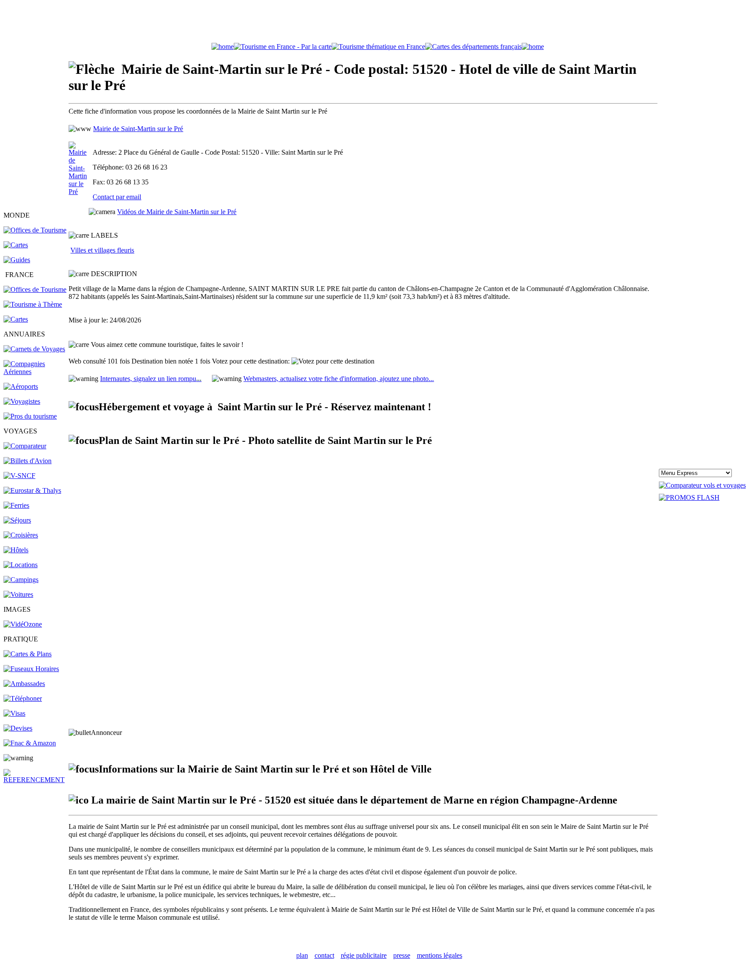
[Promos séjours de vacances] (17, 520)
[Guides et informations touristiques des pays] (16, 259)
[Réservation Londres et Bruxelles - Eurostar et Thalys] (32, 490)
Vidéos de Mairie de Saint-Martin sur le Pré (176, 211)
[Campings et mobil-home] (20, 579)
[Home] (222, 46)
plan (302, 955)
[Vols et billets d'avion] (27, 460)
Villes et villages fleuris (102, 250)
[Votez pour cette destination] (332, 361)
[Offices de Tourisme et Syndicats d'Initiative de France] (34, 289)
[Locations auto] (18, 594)
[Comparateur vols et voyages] (24, 446)
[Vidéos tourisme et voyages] (22, 624)
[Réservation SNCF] (19, 475)
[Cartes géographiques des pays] (15, 245)
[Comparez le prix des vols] (702, 485)
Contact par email (117, 197)
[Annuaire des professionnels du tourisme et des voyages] (30, 416)
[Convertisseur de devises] (17, 728)
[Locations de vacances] (20, 564)
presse (401, 955)
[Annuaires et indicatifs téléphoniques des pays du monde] (22, 698)
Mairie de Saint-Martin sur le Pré (138, 128)
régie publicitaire (364, 955)
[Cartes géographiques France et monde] (27, 654)
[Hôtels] (15, 550)
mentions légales (439, 955)
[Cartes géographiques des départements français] (15, 319)
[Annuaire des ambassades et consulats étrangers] (24, 683)
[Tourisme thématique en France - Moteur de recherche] (378, 46)
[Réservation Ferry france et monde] (16, 505)
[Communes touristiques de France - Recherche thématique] (32, 304)
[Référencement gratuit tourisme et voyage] (35, 779)
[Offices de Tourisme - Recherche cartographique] (283, 46)
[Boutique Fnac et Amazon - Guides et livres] (29, 743)
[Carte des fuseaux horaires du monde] (31, 668)
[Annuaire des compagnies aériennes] (35, 371)
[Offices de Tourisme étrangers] (34, 230)
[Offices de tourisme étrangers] (473, 46)
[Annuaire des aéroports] (20, 386)
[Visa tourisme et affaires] (14, 713)
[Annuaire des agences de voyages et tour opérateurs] (21, 401)
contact (324, 955)
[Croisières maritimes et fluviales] (20, 535)
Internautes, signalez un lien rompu (150, 378)
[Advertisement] (377, 23)
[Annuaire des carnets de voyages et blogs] (34, 349)
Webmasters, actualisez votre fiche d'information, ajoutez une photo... (338, 378)
